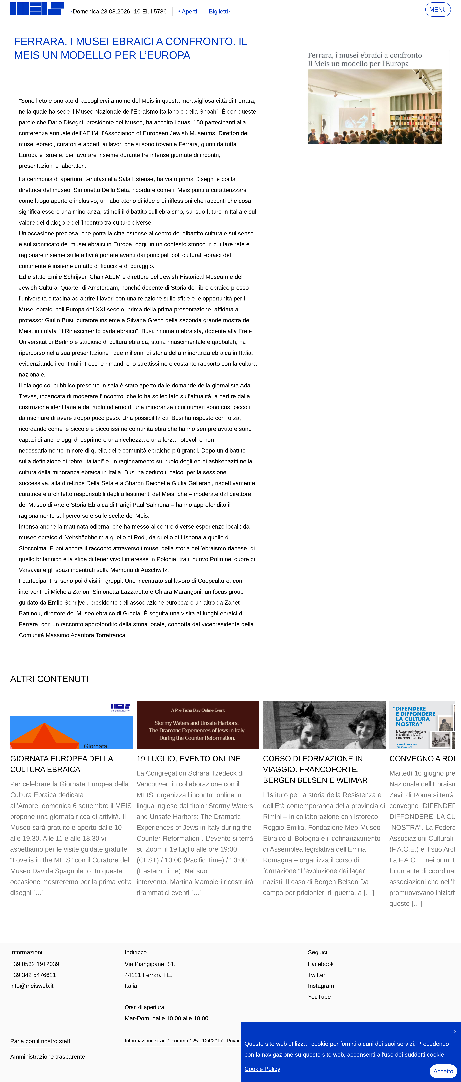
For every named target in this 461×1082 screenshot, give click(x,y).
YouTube (319, 996)
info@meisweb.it (32, 985)
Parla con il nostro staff (40, 1041)
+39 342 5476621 (33, 975)
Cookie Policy (262, 1069)
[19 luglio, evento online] (198, 725)
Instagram (321, 985)
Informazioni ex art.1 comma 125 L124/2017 (174, 1041)
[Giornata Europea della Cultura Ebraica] (71, 725)
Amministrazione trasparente (47, 1056)
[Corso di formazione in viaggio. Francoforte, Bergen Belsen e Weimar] (324, 725)
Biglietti (218, 11)
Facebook (321, 964)
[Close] (455, 1031)
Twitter (316, 975)
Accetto (443, 1071)
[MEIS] (37, 8)
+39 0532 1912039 (34, 964)
